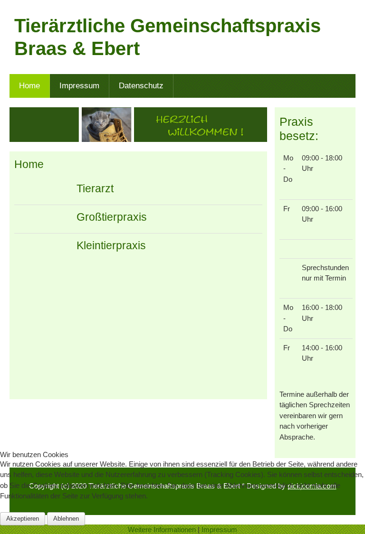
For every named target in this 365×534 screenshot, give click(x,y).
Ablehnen (66, 518)
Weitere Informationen (162, 529)
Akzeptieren (22, 518)
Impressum (219, 529)
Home (29, 164)
